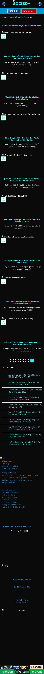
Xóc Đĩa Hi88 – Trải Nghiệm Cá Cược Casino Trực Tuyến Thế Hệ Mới (22, 57)
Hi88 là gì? (6, 464)
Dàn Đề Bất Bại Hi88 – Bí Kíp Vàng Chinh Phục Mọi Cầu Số (23, 398)
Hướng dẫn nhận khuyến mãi (13, 507)
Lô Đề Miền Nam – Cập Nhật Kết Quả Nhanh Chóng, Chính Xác (25, 443)
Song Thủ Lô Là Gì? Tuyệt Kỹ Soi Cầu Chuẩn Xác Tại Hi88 (24, 413)
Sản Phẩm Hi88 (16, 17)
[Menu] (4, 4)
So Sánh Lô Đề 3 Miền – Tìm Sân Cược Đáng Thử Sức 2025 (25, 391)
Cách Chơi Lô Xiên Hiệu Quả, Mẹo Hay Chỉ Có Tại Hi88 (25, 406)
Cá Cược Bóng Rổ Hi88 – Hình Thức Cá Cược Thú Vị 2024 (22, 261)
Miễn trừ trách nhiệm (10, 466)
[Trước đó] (12, 360)
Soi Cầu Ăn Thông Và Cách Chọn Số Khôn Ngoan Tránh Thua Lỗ (24, 428)
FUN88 (5, 17)
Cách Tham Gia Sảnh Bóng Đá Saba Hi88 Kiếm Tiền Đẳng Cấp (22, 302)
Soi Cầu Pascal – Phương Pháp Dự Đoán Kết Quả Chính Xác (23, 421)
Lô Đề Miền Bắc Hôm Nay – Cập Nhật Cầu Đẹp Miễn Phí (25, 436)
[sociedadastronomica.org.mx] (22, 4)
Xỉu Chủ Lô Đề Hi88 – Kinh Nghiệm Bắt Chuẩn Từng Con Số (24, 376)
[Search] (40, 4)
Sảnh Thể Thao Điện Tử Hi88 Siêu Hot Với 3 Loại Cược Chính (22, 221)
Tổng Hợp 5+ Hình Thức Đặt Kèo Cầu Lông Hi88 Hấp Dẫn (22, 98)
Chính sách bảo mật (9, 468)
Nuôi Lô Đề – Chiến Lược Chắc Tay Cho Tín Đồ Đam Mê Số (23, 383)
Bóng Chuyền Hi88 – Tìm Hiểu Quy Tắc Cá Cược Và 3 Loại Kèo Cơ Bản (22, 139)
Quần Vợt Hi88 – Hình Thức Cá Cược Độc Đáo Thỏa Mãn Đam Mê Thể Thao (22, 180)
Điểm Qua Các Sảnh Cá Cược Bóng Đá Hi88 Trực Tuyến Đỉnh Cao (22, 343)
